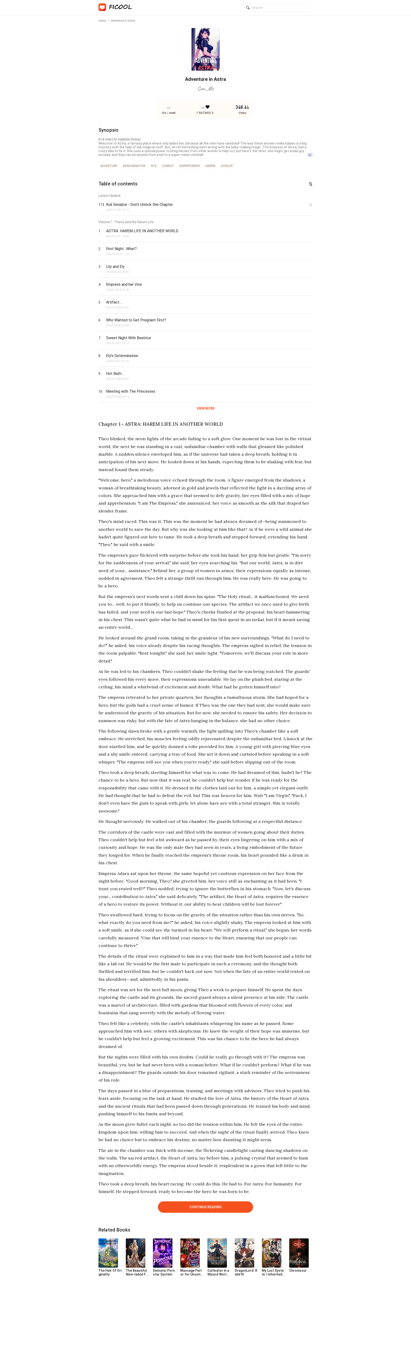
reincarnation (134, 166)
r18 (153, 166)
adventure (108, 166)
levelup (227, 166)
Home (102, 20)
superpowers (189, 166)
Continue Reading (206, 1207)
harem (210, 166)
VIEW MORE (206, 408)
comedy (168, 166)
